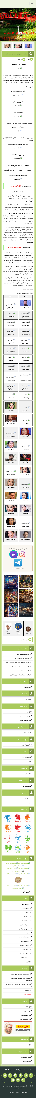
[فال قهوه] (26, 596)
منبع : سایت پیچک (28, 289)
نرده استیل (28, 990)
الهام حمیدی (11, 334)
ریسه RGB (28, 798)
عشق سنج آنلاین (26, 786)
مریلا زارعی (25, 474)
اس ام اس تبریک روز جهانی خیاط (22, 658)
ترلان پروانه (11, 513)
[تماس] (10, 1075)
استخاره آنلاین (27, 687)
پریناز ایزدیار (25, 410)
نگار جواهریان (25, 436)
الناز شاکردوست (10, 539)
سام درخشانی (25, 526)
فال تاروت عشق (26, 949)
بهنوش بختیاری (11, 307)
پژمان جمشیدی (11, 351)
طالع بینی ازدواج (18, 632)
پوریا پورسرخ (25, 316)
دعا (30, 761)
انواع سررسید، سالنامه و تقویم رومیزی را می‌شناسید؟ (20, 979)
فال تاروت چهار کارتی (25, 928)
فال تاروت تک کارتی (25, 920)
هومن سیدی (11, 369)
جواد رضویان (11, 388)
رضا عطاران (26, 351)
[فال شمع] (11, 596)
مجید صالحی (11, 397)
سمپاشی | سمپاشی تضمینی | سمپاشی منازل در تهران (19, 985)
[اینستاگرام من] (15, 1075)
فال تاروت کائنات (26, 916)
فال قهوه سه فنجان (25, 716)
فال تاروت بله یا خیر (25, 957)
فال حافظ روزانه (26, 1011)
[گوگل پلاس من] (23, 1080)
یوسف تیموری (25, 449)
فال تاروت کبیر (27, 908)
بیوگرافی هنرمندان (26, 1057)
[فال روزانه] (11, 582)
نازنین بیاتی (11, 449)
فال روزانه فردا (27, 1061)
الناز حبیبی (25, 500)
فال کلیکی (28, 773)
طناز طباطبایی (11, 316)
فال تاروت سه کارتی (25, 924)
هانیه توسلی (25, 388)
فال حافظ (28, 1006)
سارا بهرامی (26, 423)
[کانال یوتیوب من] (18, 1080)
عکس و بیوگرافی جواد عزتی (18, 32)
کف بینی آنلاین (8, 632)
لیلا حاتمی (25, 461)
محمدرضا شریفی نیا (25, 380)
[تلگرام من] (26, 1075)
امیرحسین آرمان (25, 539)
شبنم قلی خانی (11, 487)
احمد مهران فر (25, 307)
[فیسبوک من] (21, 1075)
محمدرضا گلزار (11, 526)
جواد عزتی (11, 461)
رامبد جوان (11, 360)
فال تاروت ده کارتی (25, 945)
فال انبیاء (28, 699)
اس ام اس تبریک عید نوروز (23, 654)
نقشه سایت (12, 1092)
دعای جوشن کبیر (26, 757)
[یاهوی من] (31, 1075)
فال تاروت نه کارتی (26, 941)
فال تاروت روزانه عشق (25, 953)
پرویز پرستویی (11, 436)
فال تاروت (28, 961)
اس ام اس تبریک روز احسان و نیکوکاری (20, 666)
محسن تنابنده (11, 423)
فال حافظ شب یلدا (26, 1015)
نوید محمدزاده (26, 334)
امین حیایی (11, 500)
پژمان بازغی (25, 397)
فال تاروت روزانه (26, 904)
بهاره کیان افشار (11, 474)
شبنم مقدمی (11, 410)
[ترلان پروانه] (18, 46)
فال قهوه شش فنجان (25, 720)
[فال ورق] (11, 610)
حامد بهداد (11, 325)
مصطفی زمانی (25, 487)
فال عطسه (28, 1044)
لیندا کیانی (25, 513)
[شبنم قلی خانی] (7, 46)
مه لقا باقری (26, 360)
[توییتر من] (5, 1075)
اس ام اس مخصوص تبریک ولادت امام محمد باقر (18, 662)
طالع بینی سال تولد (26, 891)
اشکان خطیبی (25, 369)
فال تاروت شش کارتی (25, 937)
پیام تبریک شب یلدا (25, 1019)
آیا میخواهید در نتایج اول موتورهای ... (21, 974)
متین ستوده (11, 342)
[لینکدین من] (13, 1080)
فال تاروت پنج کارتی (25, 932)
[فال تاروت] (26, 582)
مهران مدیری (25, 342)
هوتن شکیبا (25, 325)
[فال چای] (26, 610)
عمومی (21, 639)
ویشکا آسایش (11, 380)
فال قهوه (28, 711)
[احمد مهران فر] (28, 46)
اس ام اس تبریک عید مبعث (23, 670)
